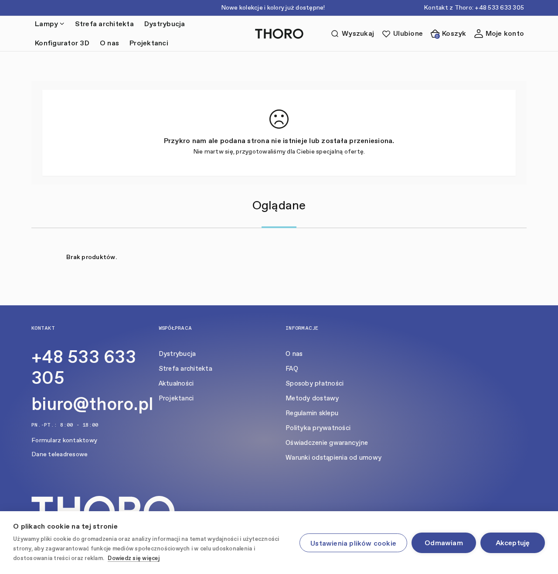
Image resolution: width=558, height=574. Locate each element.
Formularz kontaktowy (64, 440)
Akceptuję (513, 543)
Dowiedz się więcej (134, 558)
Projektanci (148, 43)
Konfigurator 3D (62, 43)
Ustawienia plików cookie (353, 543)
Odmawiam (444, 543)
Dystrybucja (164, 24)
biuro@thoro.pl (92, 403)
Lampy (46, 24)
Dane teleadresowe (59, 454)
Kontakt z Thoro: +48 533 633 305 (474, 7)
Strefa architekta (104, 24)
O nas (109, 43)
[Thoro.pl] (279, 33)
